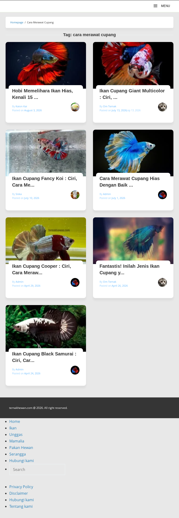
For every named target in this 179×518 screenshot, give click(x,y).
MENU (165, 6)
